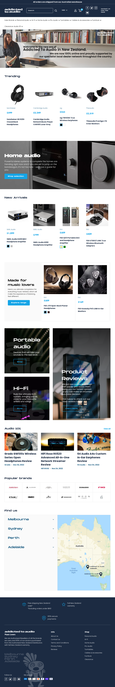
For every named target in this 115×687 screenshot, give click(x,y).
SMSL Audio (11, 229)
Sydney (15, 529)
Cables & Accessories (81, 20)
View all (107, 429)
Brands (11, 20)
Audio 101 (17, 26)
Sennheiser (11, 108)
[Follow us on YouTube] (87, 13)
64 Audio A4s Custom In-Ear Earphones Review (91, 457)
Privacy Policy (56, 646)
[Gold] (61, 247)
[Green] (65, 247)
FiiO (61, 229)
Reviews (54, 649)
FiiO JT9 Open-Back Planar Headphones (56, 307)
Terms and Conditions (60, 643)
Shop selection (16, 176)
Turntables (64, 20)
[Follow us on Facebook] (87, 8)
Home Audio (43, 20)
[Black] (61, 125)
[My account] (75, 10)
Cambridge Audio (40, 108)
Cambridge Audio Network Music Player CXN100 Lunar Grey (43, 122)
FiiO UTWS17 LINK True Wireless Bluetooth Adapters (96, 243)
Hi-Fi (33, 20)
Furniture (95, 20)
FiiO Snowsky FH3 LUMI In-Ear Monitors (91, 309)
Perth (13, 538)
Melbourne (18, 519)
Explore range (18, 303)
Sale (6, 20)
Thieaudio (90, 108)
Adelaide (16, 547)
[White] (65, 125)
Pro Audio (54, 20)
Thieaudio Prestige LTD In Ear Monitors (96, 122)
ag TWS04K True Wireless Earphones (69, 119)
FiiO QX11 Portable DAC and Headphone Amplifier (70, 240)
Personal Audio (23, 20)
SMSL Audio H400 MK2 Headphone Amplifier (16, 240)
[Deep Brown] (49, 312)
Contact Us (55, 639)
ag (61, 108)
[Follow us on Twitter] (91, 8)
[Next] (111, 107)
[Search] (56, 10)
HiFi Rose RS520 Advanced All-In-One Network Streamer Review (55, 459)
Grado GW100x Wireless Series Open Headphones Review (20, 457)
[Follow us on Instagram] (95, 8)
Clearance (8, 26)
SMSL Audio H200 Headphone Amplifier (43, 243)
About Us (54, 636)
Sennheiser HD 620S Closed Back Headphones (15, 122)
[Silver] (12, 246)
